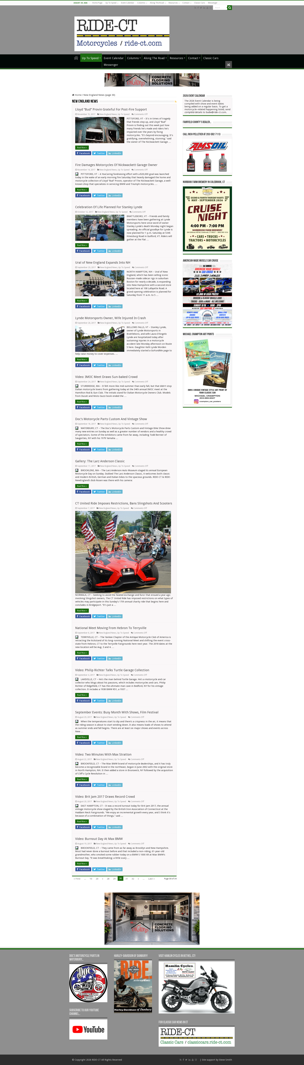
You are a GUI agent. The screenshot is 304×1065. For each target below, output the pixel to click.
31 (126, 878)
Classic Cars (199, 3)
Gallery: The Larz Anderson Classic (100, 461)
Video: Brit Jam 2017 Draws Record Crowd (105, 797)
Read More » (82, 147)
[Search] (229, 7)
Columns (141, 3)
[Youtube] (207, 8)
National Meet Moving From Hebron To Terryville (110, 628)
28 (108, 878)
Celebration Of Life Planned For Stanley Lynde (108, 207)
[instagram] (210, 8)
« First (77, 878)
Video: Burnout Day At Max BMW (99, 839)
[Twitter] (201, 8)
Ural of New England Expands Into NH (102, 262)
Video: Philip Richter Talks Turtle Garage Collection (112, 670)
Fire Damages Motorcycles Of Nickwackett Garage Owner (116, 165)
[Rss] (195, 8)
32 (133, 878)
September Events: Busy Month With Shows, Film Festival (116, 712)
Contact (185, 3)
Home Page (97, 3)
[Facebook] (198, 8)
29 (114, 878)
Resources (173, 3)
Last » (151, 878)
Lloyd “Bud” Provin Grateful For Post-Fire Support (111, 109)
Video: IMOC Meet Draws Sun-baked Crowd (106, 377)
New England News (108, 114)
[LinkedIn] (204, 8)
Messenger (212, 3)
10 (91, 878)
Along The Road (157, 3)
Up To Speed (110, 3)
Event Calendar (127, 3)
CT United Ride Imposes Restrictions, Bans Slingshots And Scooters (123, 503)
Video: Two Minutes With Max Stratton (103, 754)
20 (97, 878)
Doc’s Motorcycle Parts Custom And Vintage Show (111, 419)
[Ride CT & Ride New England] (121, 33)
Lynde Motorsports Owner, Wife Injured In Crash (110, 318)
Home (78, 95)
